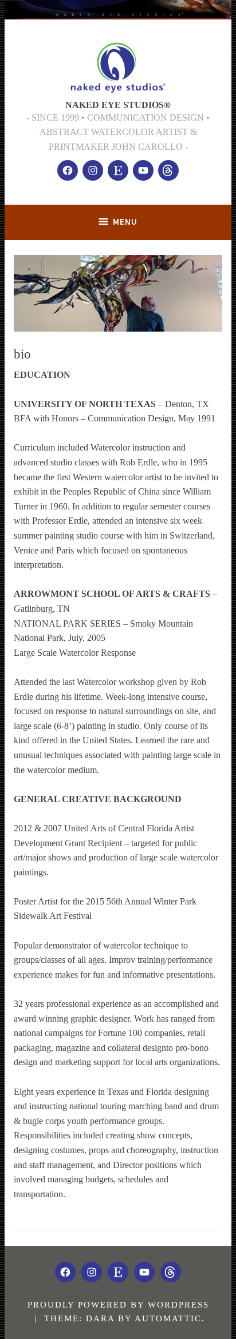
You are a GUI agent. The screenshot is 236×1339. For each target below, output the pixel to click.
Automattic (168, 1318)
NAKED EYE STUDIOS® (118, 105)
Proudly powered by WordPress (118, 1304)
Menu (125, 221)
